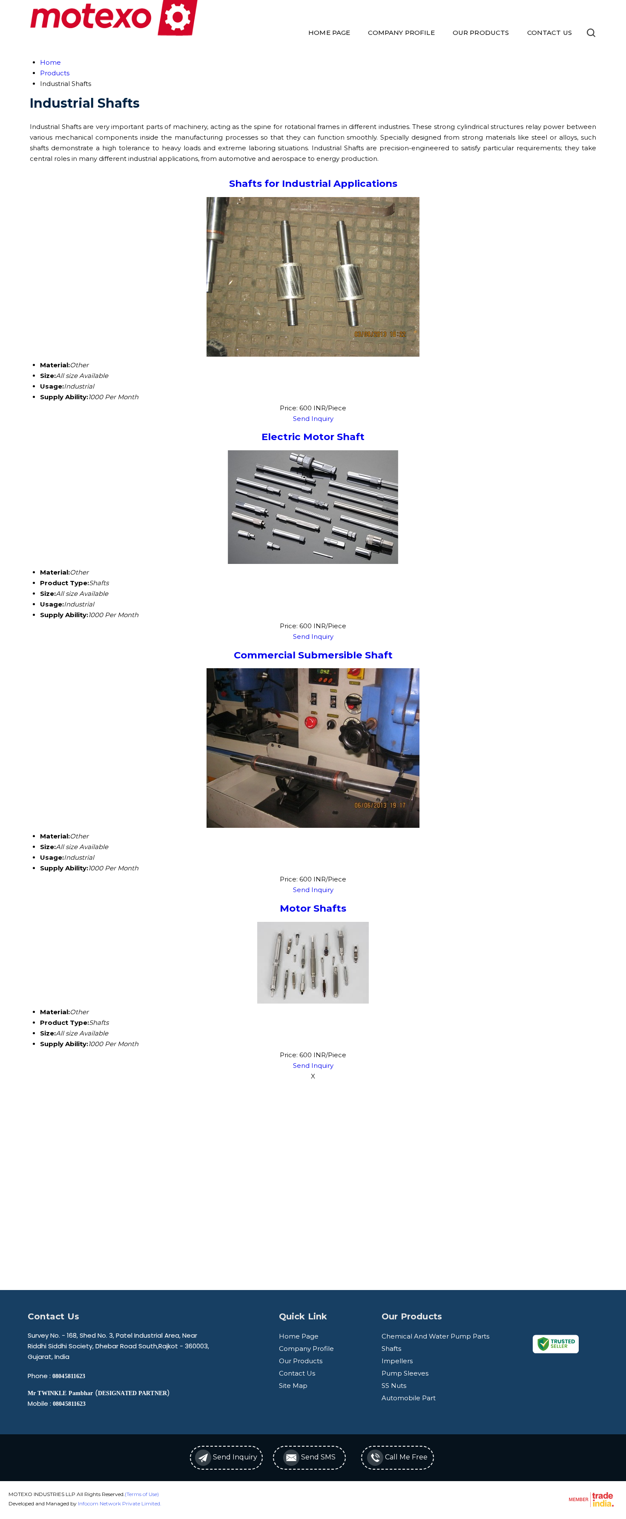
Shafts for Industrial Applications (313, 183)
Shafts (391, 1349)
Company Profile (401, 33)
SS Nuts (394, 1386)
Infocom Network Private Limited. (119, 1503)
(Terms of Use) (142, 1494)
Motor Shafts (313, 908)
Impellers (397, 1361)
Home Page (329, 33)
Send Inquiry (313, 419)
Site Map (293, 1386)
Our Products (481, 33)
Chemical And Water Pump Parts (435, 1336)
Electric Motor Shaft (313, 437)
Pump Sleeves (405, 1373)
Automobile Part (409, 1398)
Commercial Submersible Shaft (313, 655)
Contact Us (549, 33)
